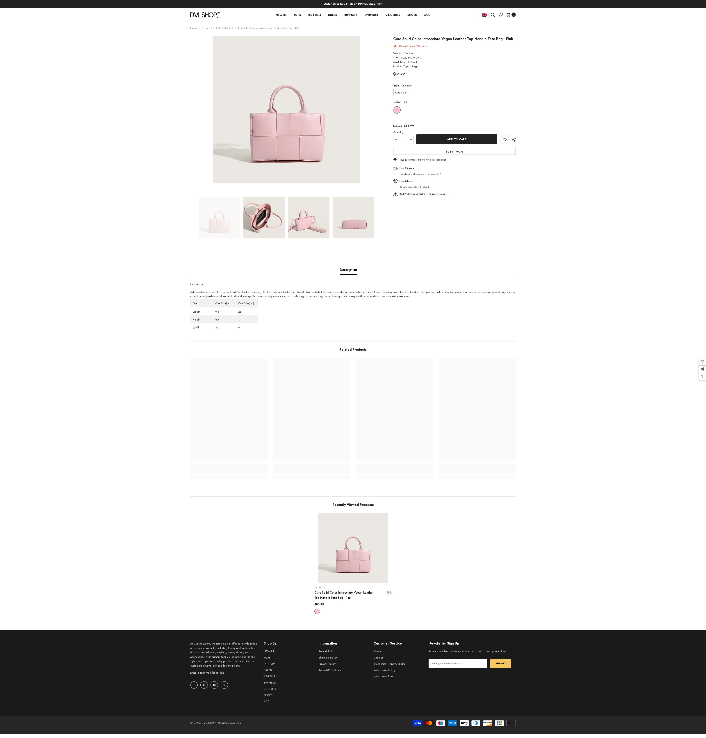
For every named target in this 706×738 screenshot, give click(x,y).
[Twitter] (224, 685)
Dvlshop (409, 53)
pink (317, 611)
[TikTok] (214, 685)
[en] (484, 14)
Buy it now (454, 152)
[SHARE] (512, 139)
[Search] (493, 14)
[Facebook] (194, 685)
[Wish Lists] (501, 15)
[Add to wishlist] (504, 139)
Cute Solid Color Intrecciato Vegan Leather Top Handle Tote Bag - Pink (353, 595)
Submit (500, 663)
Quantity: (398, 132)
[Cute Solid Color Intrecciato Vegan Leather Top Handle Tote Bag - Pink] (353, 548)
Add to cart (457, 139)
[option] (286, 109)
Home (193, 28)
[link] (229, 470)
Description (348, 269)
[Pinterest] (204, 685)
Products (207, 28)
